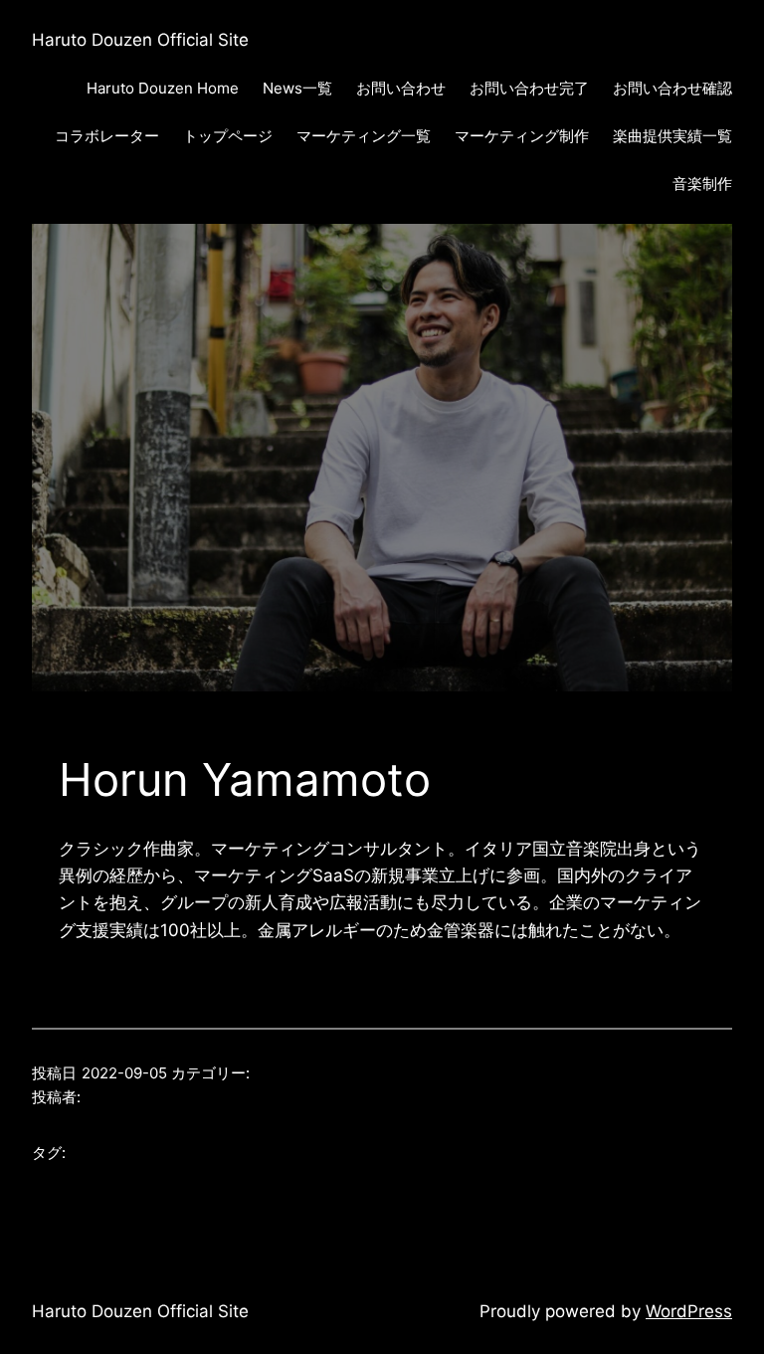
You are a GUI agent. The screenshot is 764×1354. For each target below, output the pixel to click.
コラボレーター (107, 135)
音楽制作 (702, 183)
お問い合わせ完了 (529, 88)
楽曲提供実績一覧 (672, 135)
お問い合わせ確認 (672, 88)
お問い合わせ (401, 88)
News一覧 (297, 88)
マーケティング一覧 (363, 135)
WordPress (689, 1311)
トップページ (228, 135)
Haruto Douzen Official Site (140, 40)
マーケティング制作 (522, 135)
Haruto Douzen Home (163, 88)
